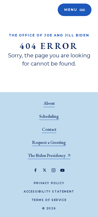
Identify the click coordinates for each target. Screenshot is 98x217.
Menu (70, 10)
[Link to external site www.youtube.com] (62, 170)
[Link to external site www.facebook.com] (35, 170)
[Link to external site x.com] (44, 170)
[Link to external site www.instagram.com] (53, 170)
